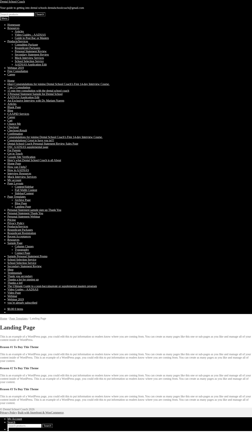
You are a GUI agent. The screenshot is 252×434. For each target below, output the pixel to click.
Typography (22, 249)
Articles (19, 31)
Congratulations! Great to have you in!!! (30, 140)
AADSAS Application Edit (31, 64)
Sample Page (15, 243)
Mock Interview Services (29, 57)
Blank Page (14, 107)
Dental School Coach (12, 1)
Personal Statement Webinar (23, 216)
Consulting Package (26, 44)
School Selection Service (29, 61)
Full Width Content (26, 190)
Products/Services (17, 41)
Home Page (14, 163)
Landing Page (23, 206)
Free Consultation (17, 71)
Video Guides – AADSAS (30, 34)
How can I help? (17, 166)
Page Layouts (15, 183)
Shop (10, 269)
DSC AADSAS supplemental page (27, 147)
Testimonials (14, 272)
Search (40, 14)
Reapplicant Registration (21, 233)
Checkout (13, 127)
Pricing (11, 219)
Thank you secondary (20, 276)
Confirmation (15, 133)
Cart (9, 120)
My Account (14, 418)
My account (14, 180)
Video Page (14, 292)
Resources (13, 28)
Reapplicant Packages (27, 48)
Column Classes (24, 246)
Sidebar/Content (24, 193)
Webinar (12, 296)
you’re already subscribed (22, 302)
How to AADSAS (18, 170)
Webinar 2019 (15, 67)
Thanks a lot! (15, 282)
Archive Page (23, 200)
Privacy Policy (15, 223)
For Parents (14, 150)
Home (11, 80)
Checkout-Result (17, 130)
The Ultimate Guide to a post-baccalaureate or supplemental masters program (52, 286)
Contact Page (22, 253)
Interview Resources (19, 173)
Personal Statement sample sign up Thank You (34, 209)
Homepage (13, 24)
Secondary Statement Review (32, 54)
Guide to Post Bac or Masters (32, 38)
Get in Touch (15, 153)
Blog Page (21, 203)
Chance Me (14, 123)
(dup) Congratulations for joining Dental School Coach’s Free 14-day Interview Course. (58, 84)
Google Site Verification (21, 156)
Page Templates (16, 196)
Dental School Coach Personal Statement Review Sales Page (42, 143)
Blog (10, 110)
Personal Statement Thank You (25, 213)
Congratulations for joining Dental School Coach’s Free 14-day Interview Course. (55, 137)
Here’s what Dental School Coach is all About (34, 160)
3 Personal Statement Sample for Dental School (35, 94)
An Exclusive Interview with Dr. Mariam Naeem (35, 100)
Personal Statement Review (31, 51)
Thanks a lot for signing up (23, 279)
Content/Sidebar (24, 186)
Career (11, 74)
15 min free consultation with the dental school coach (38, 90)
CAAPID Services (18, 113)
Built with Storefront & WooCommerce (41, 412)
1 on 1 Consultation (18, 87)
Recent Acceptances (19, 236)
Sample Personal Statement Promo (27, 256)
